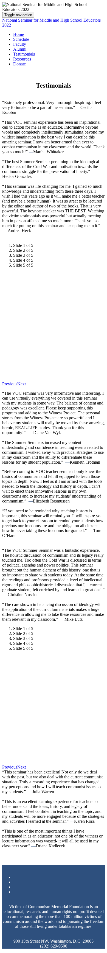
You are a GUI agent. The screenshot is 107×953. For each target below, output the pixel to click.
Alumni (19, 49)
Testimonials (24, 54)
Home (18, 34)
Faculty (19, 44)
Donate (19, 64)
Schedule (21, 39)
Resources (22, 59)
